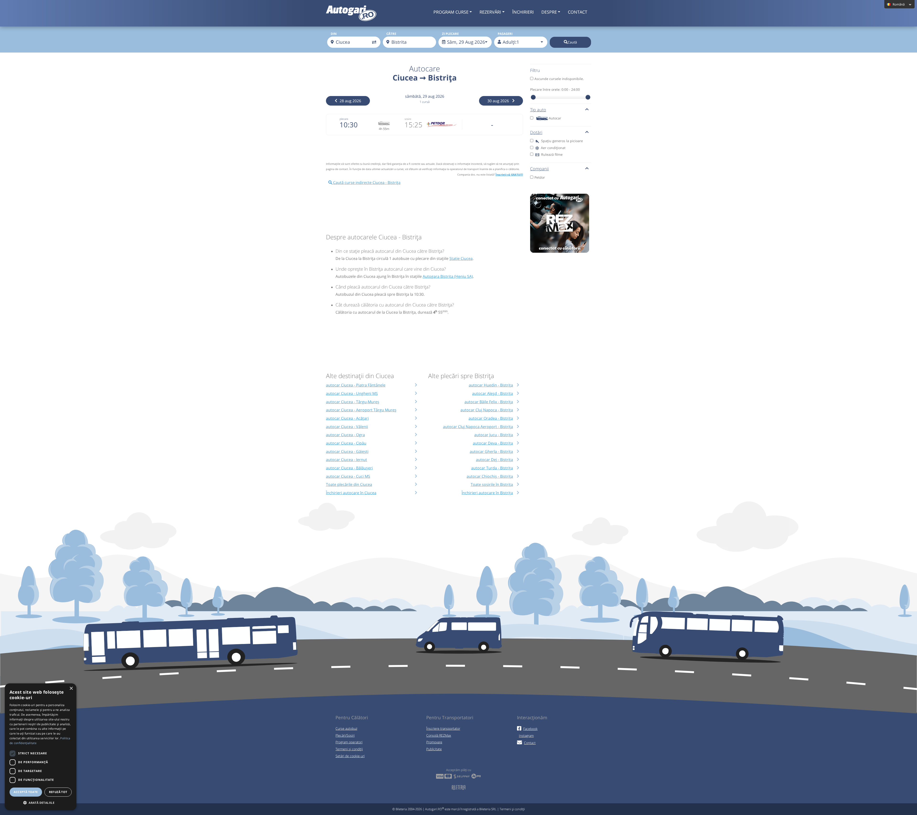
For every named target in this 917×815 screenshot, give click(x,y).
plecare (344, 119)
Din (334, 34)
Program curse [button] (451, 12)
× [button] (71, 688)
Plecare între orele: (555, 89)
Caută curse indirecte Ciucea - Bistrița (366, 182)
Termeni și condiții (349, 749)
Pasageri (505, 34)
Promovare (434, 742)
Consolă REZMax (438, 735)
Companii (539, 169)
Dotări (536, 132)
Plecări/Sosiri (345, 735)
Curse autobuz (346, 728)
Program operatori (349, 742)
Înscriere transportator (443, 728)
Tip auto (538, 110)
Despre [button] (549, 12)
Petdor (539, 177)
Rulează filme (551, 154)
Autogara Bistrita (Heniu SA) (448, 276)
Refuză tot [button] (58, 792)
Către (391, 34)
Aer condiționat (552, 147)
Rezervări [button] (490, 12)
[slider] (533, 97)
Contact (577, 12)
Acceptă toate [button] (26, 792)
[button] (41, 802)
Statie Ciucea (461, 258)
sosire (408, 119)
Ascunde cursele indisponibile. (559, 78)
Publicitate (434, 749)
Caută (572, 42)
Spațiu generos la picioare (561, 141)
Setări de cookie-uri (350, 756)
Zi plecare (450, 34)
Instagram (526, 735)
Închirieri (523, 12)
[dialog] (40, 746)
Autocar (555, 118)
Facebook (530, 728)
